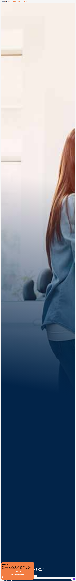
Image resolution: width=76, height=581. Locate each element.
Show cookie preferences (17, 577)
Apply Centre (20, 1)
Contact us (25, 1)
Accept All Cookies (17, 571)
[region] (17, 571)
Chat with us (74, 579)
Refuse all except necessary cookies (17, 574)
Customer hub (14, 1)
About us (9, 1)
